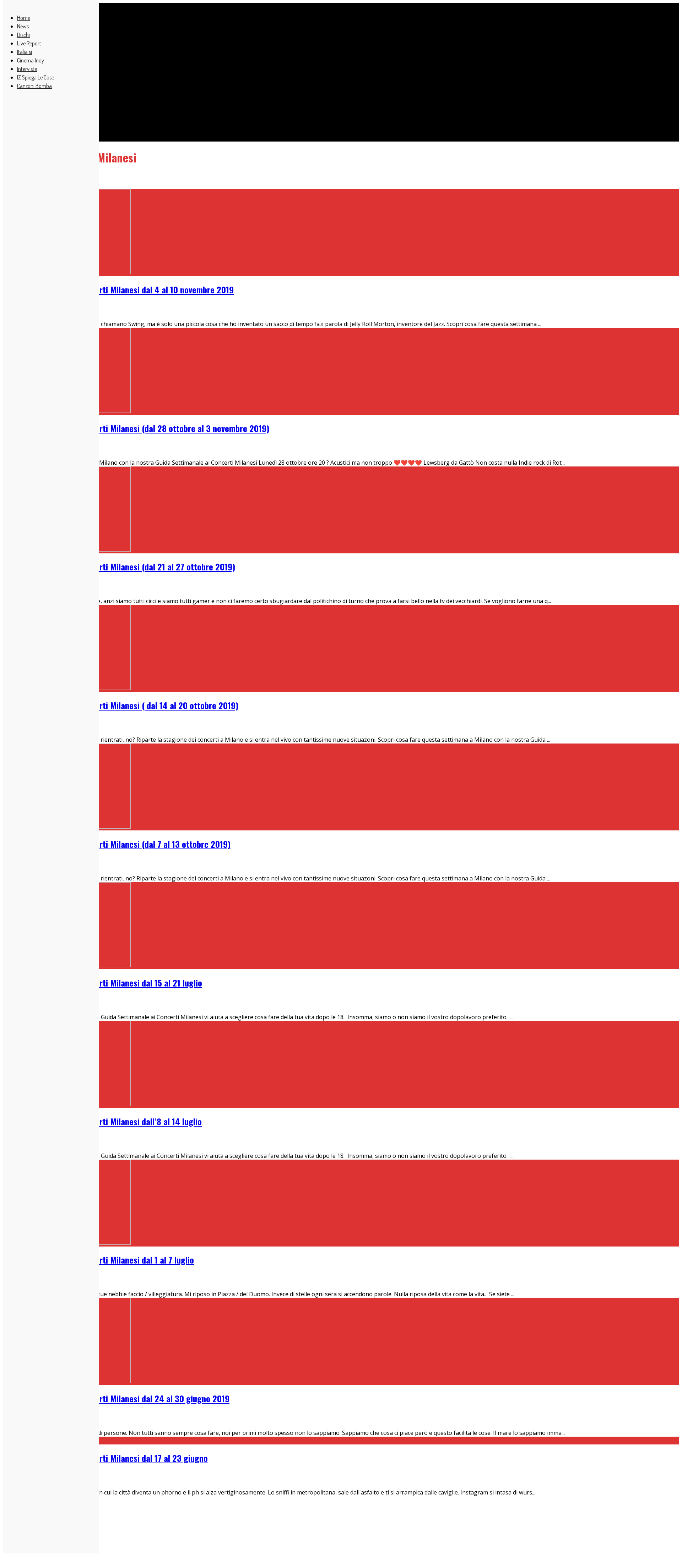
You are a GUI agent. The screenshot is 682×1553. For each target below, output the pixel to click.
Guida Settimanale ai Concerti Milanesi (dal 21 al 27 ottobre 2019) (119, 566)
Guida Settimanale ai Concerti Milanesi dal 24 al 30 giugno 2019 (116, 1398)
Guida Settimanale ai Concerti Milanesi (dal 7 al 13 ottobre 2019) (117, 844)
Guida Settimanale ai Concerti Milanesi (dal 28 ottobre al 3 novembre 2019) (136, 428)
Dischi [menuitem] (23, 34)
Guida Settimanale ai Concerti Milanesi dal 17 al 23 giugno (105, 1458)
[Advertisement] (216, 60)
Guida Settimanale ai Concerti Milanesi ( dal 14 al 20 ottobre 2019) (120, 705)
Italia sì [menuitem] (24, 51)
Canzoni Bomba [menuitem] (34, 85)
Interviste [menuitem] (27, 68)
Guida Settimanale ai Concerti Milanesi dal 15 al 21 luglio (102, 982)
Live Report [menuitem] (29, 43)
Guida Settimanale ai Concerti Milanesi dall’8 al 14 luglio (102, 1121)
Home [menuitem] (23, 17)
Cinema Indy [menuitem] (30, 60)
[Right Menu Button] (7, 4)
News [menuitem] (23, 26)
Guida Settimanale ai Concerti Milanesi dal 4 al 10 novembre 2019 (118, 289)
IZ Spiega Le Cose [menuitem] (35, 77)
